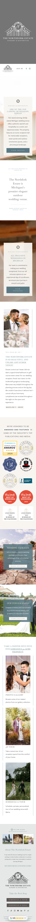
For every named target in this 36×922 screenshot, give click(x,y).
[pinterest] (24, 910)
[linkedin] (21, 910)
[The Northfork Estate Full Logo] (7, 66)
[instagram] (29, 68)
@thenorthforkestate (18, 831)
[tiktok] (11, 910)
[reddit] (28, 910)
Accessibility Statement (23, 920)
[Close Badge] (27, 916)
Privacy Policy (9, 920)
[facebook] (26, 68)
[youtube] (18, 910)
